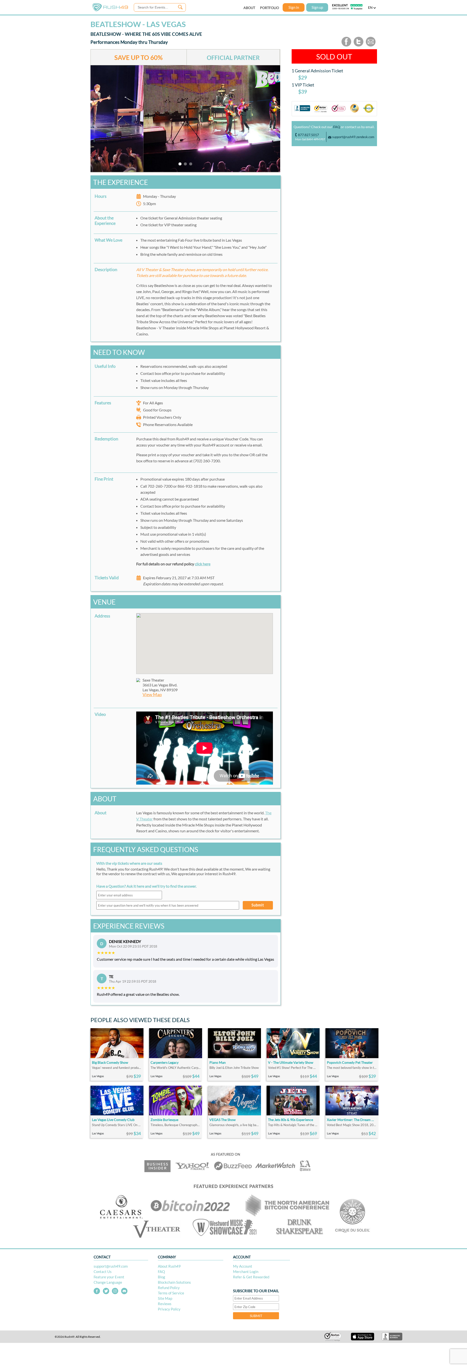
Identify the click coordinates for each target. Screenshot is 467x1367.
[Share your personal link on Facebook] (346, 45)
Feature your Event (109, 1277)
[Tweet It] (358, 45)
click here (202, 563)
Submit (257, 905)
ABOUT (249, 8)
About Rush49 (169, 1266)
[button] (204, 641)
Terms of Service (171, 1293)
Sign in (293, 7)
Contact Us (103, 1271)
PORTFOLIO (269, 8)
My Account (242, 1266)
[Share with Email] (371, 45)
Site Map (165, 1298)
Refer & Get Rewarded (251, 1277)
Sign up (317, 7)
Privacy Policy (169, 1309)
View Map (152, 694)
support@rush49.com (111, 1266)
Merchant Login (245, 1271)
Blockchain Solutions (174, 1282)
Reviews (164, 1303)
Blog (161, 1277)
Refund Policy (169, 1287)
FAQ (336, 127)
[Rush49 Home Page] (110, 10)
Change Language (108, 1282)
